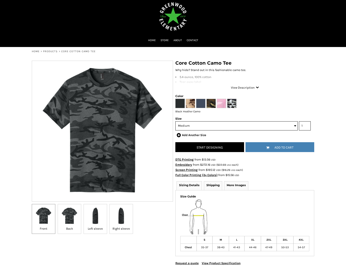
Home (36, 51)
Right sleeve (121, 228)
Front (43, 228)
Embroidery (183, 164)
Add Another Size (194, 135)
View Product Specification (221, 263)
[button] (8, 6)
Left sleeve (95, 228)
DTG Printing (184, 159)
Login (292, 6)
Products (50, 51)
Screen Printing (186, 170)
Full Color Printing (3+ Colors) (196, 175)
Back (69, 228)
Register (309, 6)
